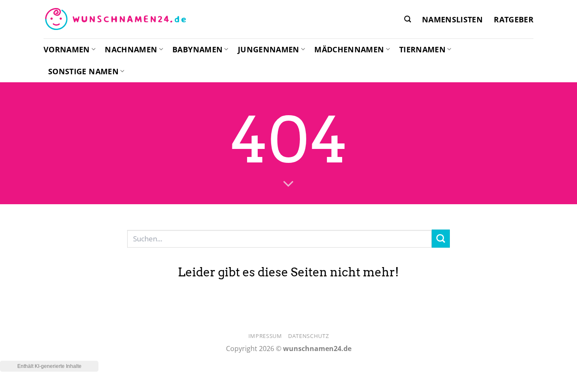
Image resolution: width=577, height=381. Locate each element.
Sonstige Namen (83, 71)
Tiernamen (422, 49)
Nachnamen (131, 49)
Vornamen (67, 49)
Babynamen (197, 49)
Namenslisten (452, 19)
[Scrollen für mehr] (288, 184)
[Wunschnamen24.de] (115, 19)
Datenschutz (308, 336)
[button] (407, 19)
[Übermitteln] (441, 239)
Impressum (265, 336)
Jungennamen (268, 49)
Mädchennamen (349, 49)
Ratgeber (513, 19)
